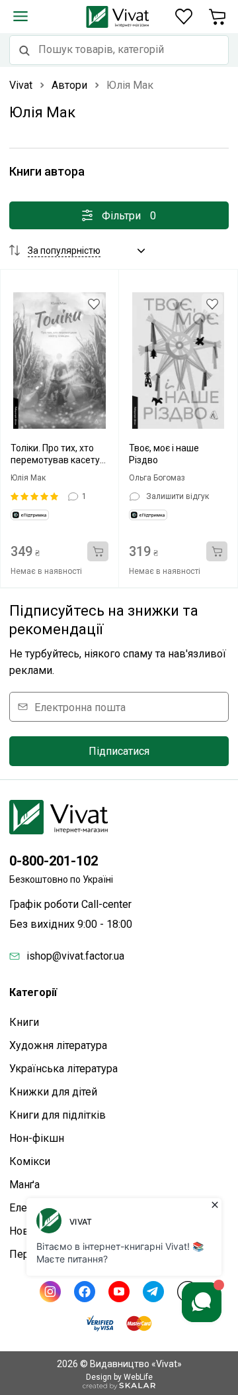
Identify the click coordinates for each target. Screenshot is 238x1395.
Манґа (24, 1184)
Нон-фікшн (36, 1138)
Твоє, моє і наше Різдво (164, 454)
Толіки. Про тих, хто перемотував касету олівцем (55, 454)
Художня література (58, 1045)
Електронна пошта (80, 706)
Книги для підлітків (57, 1115)
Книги (24, 1022)
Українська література (63, 1068)
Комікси (29, 1161)
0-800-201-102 (53, 861)
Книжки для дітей (53, 1092)
